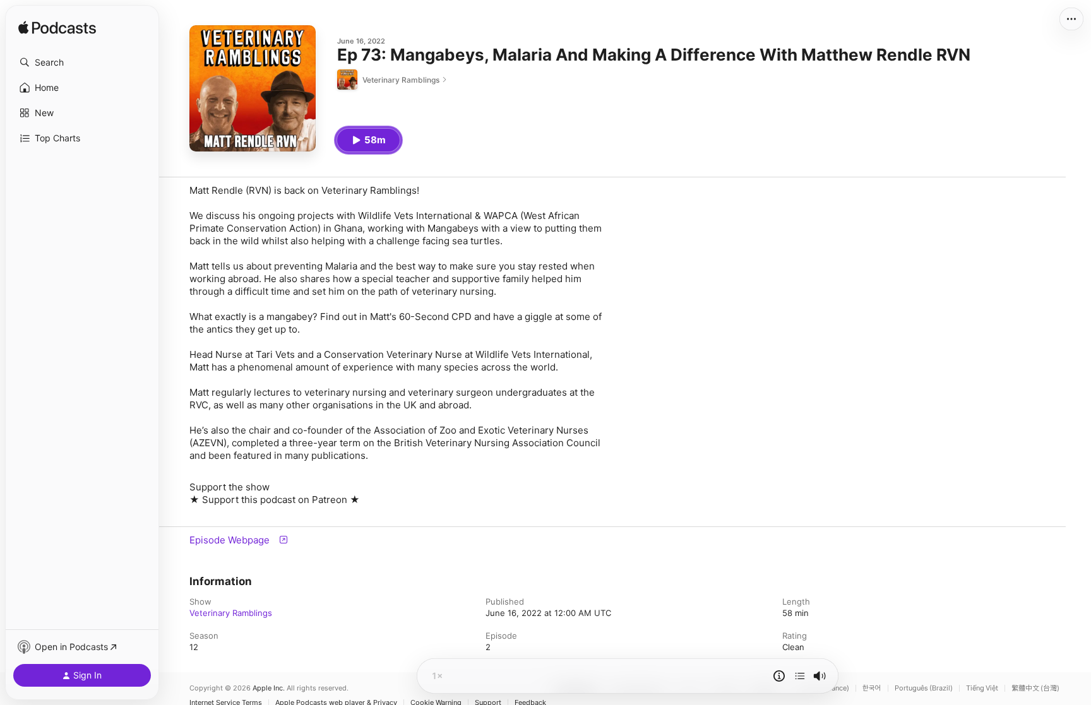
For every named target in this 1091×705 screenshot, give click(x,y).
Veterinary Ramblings (230, 613)
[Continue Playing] (800, 676)
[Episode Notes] (779, 676)
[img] (57, 28)
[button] (82, 62)
